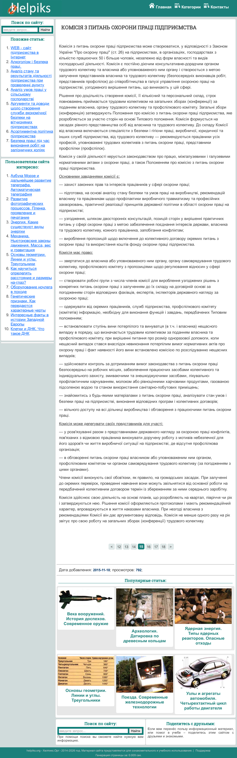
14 (134, 547)
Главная (164, 7)
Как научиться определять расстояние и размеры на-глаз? (31, 275)
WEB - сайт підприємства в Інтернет (25, 52)
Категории (191, 7)
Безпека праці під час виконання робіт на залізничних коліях (30, 145)
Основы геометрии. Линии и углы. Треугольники (28, 259)
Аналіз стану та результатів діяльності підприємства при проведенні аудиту (31, 78)
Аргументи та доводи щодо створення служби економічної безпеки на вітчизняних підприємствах (30, 115)
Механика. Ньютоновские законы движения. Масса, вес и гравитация (31, 243)
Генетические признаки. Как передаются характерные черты (28, 303)
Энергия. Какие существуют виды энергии (27, 227)
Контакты (220, 7)
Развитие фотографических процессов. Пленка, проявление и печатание (28, 208)
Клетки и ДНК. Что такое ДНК (27, 331)
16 (148, 547)
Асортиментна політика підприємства (32, 133)
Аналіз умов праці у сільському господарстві (29, 94)
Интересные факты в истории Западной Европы (30, 319)
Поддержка (203, 750)
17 (156, 547)
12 (119, 547)
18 (163, 547)
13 (126, 547)
